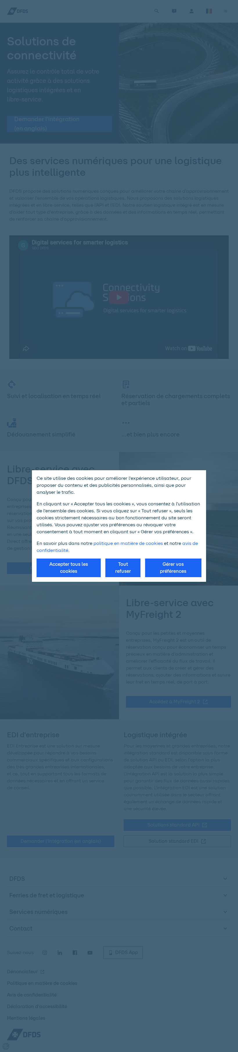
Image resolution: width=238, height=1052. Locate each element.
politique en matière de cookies (128, 543)
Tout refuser (123, 567)
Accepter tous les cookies (68, 567)
